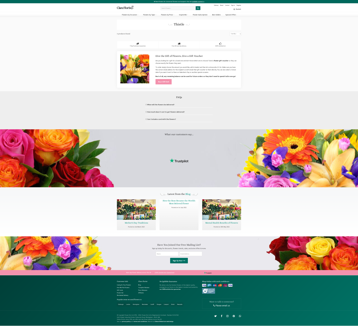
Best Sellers (216, 15)
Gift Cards (120, 290)
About (221, 5)
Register (239, 5)
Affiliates (141, 292)
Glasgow (159, 304)
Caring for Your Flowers (124, 285)
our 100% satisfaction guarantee (170, 289)
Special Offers (230, 15)
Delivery (216, 5)
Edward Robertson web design (164, 321)
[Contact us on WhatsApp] (240, 316)
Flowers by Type (149, 15)
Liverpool (166, 304)
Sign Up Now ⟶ (179, 261)
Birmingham (136, 304)
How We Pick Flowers (123, 287)
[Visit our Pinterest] (234, 316)
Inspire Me (183, 15)
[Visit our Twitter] (215, 316)
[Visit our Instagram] (227, 316)
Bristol (173, 304)
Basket (238, 9)
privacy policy (126, 321)
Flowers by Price (167, 15)
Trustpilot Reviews (143, 287)
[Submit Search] (198, 8)
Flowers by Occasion (129, 15)
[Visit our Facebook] (221, 316)
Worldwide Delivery (122, 295)
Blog (187, 194)
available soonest (198, 1)
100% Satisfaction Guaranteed (164, 272)
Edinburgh (121, 304)
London (128, 304)
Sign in (233, 5)
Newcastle (179, 304)
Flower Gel (120, 292)
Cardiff (152, 304)
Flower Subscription (200, 15)
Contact (227, 5)
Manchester (145, 304)
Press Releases (142, 290)
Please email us (222, 305)
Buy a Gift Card (163, 82)
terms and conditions (140, 321)
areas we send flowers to (132, 299)
